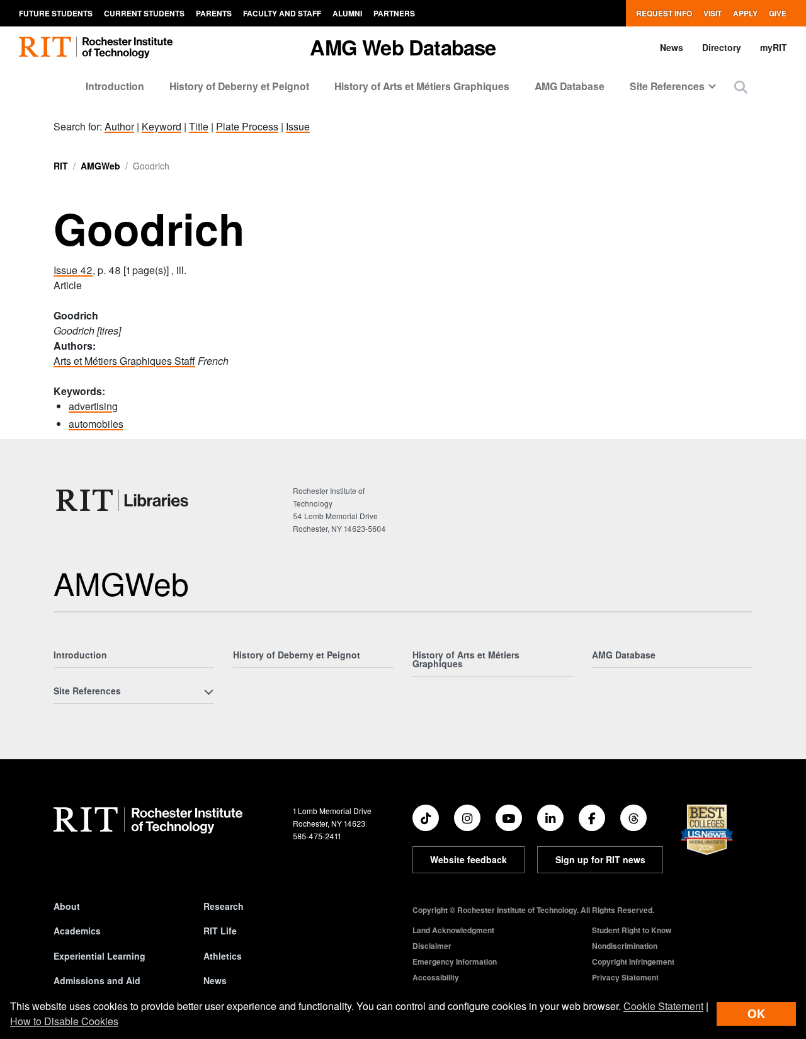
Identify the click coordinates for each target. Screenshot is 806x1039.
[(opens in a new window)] (425, 818)
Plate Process (247, 126)
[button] (740, 86)
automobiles (96, 423)
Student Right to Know (631, 930)
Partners (394, 13)
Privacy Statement (625, 977)
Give (777, 13)
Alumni (347, 13)
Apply (745, 13)
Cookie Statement (663, 1006)
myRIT (773, 47)
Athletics (222, 956)
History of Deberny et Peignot (239, 86)
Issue (298, 126)
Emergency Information (454, 961)
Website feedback (468, 859)
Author (119, 126)
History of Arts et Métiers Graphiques (421, 86)
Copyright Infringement (633, 961)
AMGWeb (100, 165)
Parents (214, 13)
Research (223, 906)
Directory (721, 47)
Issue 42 (73, 270)
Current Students (144, 13)
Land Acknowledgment (453, 930)
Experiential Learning (99, 956)
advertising (93, 406)
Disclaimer (431, 945)
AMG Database (569, 86)
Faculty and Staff (282, 13)
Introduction (115, 86)
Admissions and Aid (97, 980)
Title (198, 126)
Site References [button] (667, 86)
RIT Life (220, 930)
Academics (77, 930)
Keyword (161, 126)
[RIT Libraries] (123, 500)
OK (756, 1013)
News (671, 47)
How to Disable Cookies (64, 1021)
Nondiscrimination (624, 945)
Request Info (664, 13)
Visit (712, 13)
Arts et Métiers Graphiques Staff (124, 360)
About (67, 906)
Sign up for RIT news (600, 859)
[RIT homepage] (96, 48)
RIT (61, 165)
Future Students (56, 13)
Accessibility (435, 977)
